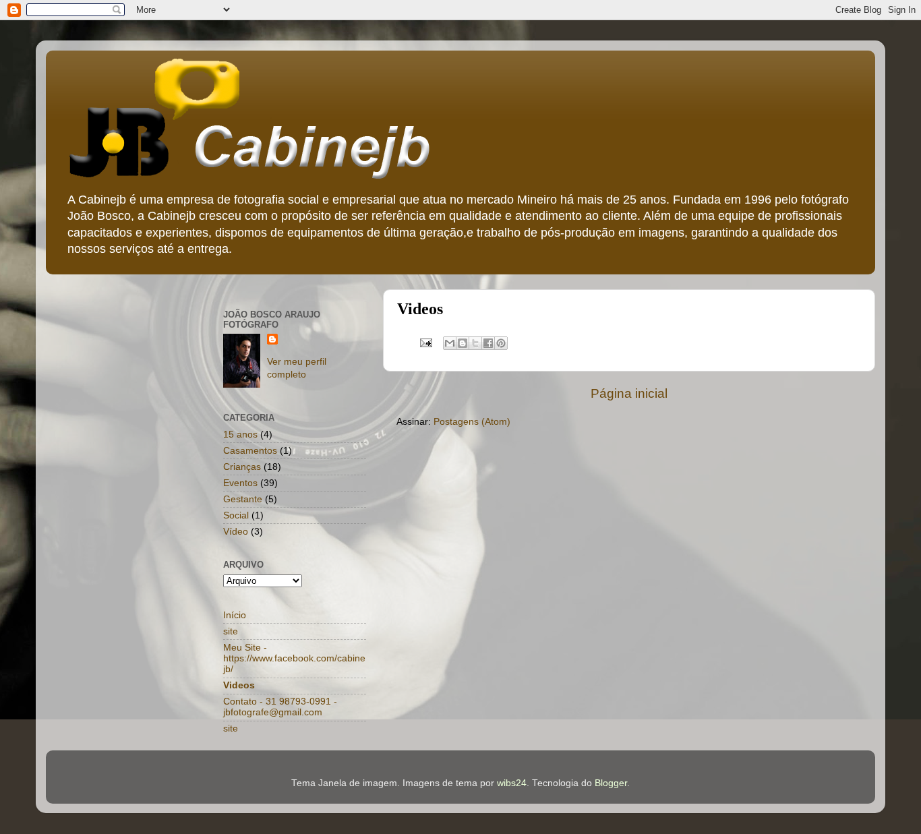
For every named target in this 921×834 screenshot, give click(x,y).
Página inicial (629, 393)
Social (236, 515)
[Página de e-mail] (425, 342)
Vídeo (235, 532)
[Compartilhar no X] (475, 343)
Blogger (611, 783)
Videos (239, 685)
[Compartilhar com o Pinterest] (501, 343)
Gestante (242, 499)
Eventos (240, 483)
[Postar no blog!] (462, 343)
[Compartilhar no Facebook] (488, 343)
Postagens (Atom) (472, 422)
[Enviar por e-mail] (449, 343)
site (230, 631)
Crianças (242, 467)
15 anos (240, 434)
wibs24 (512, 783)
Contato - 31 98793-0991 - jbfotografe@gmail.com (280, 706)
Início (234, 615)
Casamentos (250, 451)
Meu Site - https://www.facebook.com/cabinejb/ (294, 658)
